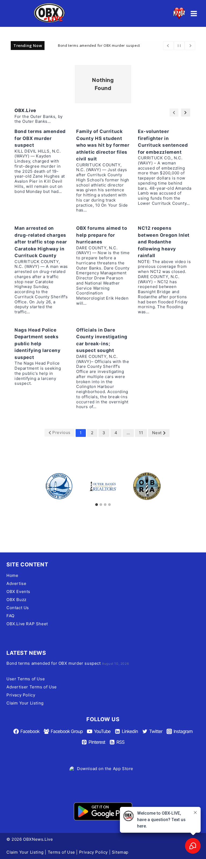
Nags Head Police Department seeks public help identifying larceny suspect (37, 343)
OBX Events (18, 591)
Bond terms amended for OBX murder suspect (99, 45)
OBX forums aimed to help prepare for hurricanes (101, 235)
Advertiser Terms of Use (31, 686)
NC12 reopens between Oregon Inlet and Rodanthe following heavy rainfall (164, 241)
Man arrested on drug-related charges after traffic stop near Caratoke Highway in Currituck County (40, 241)
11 (141, 432)
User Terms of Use (25, 678)
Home (12, 575)
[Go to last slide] (48, 486)
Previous (61, 432)
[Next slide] (158, 486)
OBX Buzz (16, 599)
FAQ (10, 615)
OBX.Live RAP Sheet (27, 623)
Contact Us (17, 607)
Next (156, 432)
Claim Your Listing (25, 703)
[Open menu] (194, 13)
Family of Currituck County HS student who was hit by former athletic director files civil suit (103, 145)
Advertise (16, 583)
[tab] (96, 504)
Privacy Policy (20, 695)
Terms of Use (61, 852)
